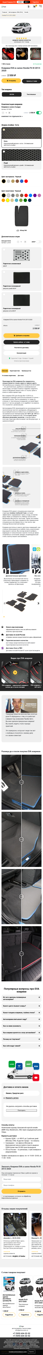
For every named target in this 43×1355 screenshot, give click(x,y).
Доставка (21, 375)
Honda (26, 12)
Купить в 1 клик (32, 81)
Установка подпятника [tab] (9, 375)
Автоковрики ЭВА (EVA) (16, 12)
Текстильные (31, 94)
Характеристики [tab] (15, 371)
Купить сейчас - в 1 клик (22, 342)
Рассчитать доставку (21, 347)
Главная (4, 12)
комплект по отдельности (11, 116)
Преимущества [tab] (26, 371)
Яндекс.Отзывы (18, 1256)
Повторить (21, 1110)
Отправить (21, 1191)
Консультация (21, 353)
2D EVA (12, 94)
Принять (31, 1351)
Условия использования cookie (18, 1351)
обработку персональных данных (16, 1197)
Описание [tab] (5, 371)
